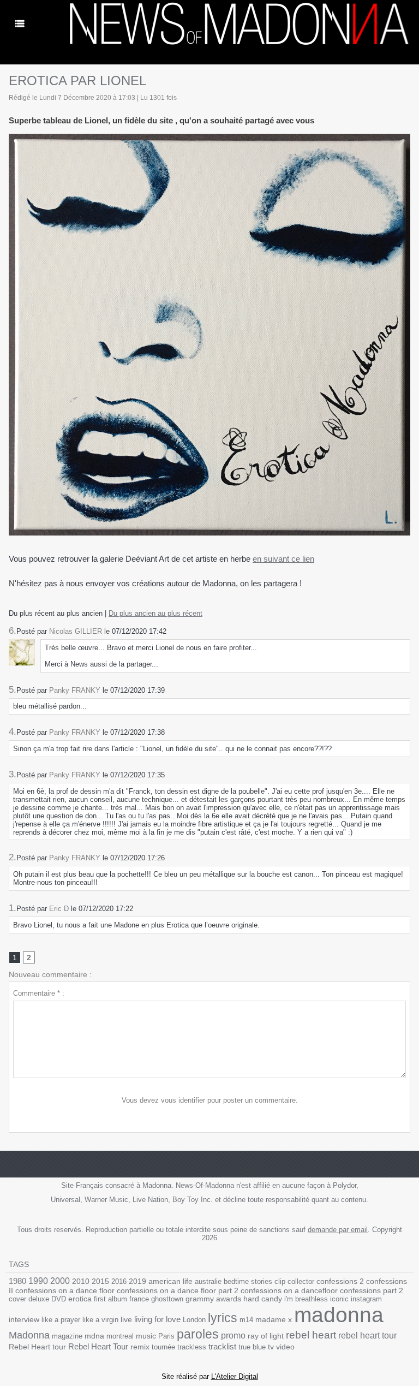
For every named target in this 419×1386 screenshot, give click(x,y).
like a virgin (100, 1320)
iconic (339, 1299)
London (194, 1320)
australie (208, 1281)
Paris (166, 1336)
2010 (80, 1281)
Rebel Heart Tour (98, 1346)
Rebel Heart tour (37, 1346)
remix (139, 1347)
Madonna (29, 1335)
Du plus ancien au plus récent (155, 613)
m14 (246, 1320)
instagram (366, 1299)
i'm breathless (306, 1299)
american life (170, 1281)
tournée (163, 1347)
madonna (339, 1314)
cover (17, 1299)
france (139, 1299)
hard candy (262, 1299)
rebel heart (311, 1335)
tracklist (222, 1346)
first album (110, 1299)
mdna (94, 1336)
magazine (67, 1336)
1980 (17, 1281)
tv (271, 1346)
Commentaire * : (38, 993)
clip (279, 1281)
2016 (119, 1281)
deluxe (38, 1299)
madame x (273, 1320)
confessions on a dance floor (65, 1291)
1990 (38, 1281)
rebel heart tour (367, 1335)
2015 (100, 1281)
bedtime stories (248, 1281)
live (126, 1320)
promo (233, 1335)
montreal (120, 1336)
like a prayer (60, 1320)
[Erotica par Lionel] (209, 137)
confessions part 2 (371, 1290)
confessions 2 (340, 1281)
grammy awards (213, 1299)
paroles (198, 1334)
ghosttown (167, 1299)
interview (24, 1319)
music (146, 1336)
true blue (252, 1347)
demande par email (338, 1230)
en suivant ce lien (283, 558)
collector (301, 1281)
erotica (80, 1299)
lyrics (222, 1318)
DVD (58, 1299)
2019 (137, 1281)
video (285, 1347)
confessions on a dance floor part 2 (177, 1290)
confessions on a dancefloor (289, 1291)
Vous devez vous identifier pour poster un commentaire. (210, 1100)
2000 (60, 1281)
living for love (157, 1319)
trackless (191, 1347)
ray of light (266, 1336)
